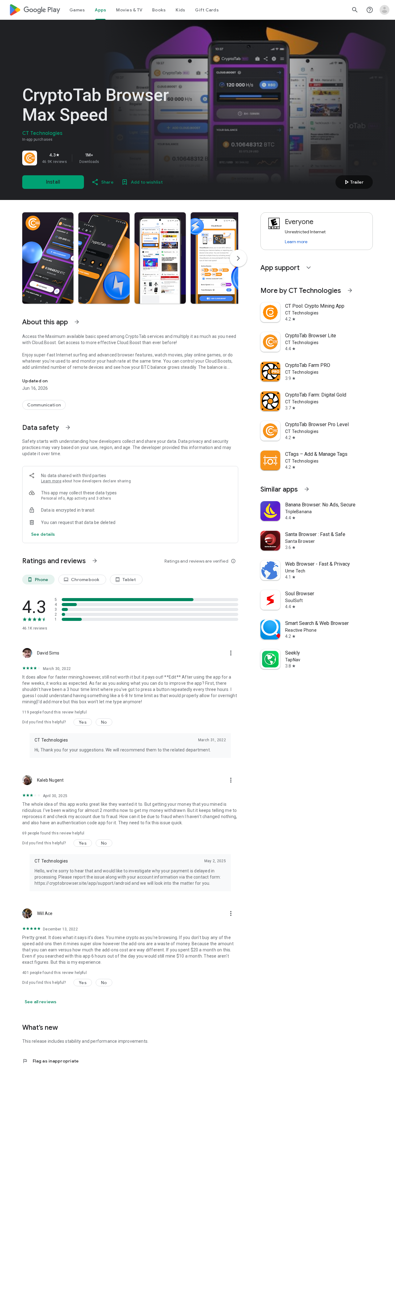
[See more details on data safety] (43, 534)
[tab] (77, 10)
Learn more (51, 481)
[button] (47, 258)
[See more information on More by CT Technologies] (350, 290)
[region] (108, 158)
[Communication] (44, 405)
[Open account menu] (384, 9)
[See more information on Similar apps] (306, 489)
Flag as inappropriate (50, 1061)
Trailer (353, 182)
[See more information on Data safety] (67, 427)
